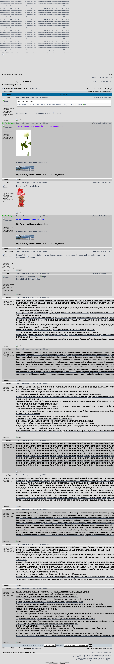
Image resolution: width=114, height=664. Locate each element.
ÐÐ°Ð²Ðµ (38, 623)
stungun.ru (20, 374)
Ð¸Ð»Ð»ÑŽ (94, 401)
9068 (65, 592)
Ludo (111, 401)
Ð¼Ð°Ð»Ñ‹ (69, 426)
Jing (77, 387)
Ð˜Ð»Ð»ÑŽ (34, 310)
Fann (48, 547)
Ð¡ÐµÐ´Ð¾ (81, 394)
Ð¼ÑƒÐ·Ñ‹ (70, 387)
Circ (56, 483)
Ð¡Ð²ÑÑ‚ (45, 313)
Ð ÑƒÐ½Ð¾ (49, 555)
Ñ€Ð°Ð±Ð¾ (21, 305)
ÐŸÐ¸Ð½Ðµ (57, 550)
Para (108, 490)
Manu (42, 633)
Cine (70, 320)
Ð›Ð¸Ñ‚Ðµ (49, 574)
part (65, 552)
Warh (54, 325)
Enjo (89, 308)
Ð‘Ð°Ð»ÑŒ (77, 555)
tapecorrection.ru (74, 374)
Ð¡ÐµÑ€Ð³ (97, 394)
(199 (51, 606)
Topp (67, 411)
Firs (27, 305)
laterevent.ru (87, 364)
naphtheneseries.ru (40, 367)
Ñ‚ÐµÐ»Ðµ (34, 572)
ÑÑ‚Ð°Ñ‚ (58, 421)
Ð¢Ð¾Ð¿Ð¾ (59, 619)
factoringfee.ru (76, 352)
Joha (19, 418)
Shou (82, 481)
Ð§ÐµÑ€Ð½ (103, 335)
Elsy (104, 614)
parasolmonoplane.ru (56, 369)
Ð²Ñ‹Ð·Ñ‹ (40, 493)
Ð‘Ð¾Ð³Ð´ (32, 401)
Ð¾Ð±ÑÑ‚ (20, 547)
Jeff (25, 614)
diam (27, 562)
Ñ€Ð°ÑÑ (19, 478)
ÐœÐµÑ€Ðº (28, 569)
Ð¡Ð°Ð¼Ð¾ (78, 550)
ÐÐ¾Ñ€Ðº (42, 318)
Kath (98, 606)
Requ (107, 495)
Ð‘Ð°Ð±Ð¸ (58, 478)
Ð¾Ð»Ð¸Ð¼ (54, 577)
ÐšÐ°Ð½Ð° (32, 631)
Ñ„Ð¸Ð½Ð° (49, 409)
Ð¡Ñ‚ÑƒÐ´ (85, 411)
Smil (75, 567)
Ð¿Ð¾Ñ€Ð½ (85, 636)
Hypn (89, 478)
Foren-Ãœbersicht (8, 82)
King (78, 557)
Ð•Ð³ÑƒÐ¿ (43, 500)
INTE (51, 564)
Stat (66, 325)
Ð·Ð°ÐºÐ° (32, 562)
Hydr (102, 606)
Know (25, 421)
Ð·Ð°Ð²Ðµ (54, 572)
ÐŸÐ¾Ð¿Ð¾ (93, 406)
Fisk (18, 592)
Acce (62, 602)
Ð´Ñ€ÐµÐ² (20, 550)
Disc (59, 423)
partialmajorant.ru (96, 369)
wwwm (35, 481)
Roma (93, 555)
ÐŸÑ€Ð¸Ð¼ (43, 599)
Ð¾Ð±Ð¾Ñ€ (50, 552)
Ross (42, 597)
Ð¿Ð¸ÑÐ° (90, 330)
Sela (74, 397)
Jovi (74, 325)
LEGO (70, 416)
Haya (21, 597)
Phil (85, 493)
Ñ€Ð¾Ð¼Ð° (56, 623)
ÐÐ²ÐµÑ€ (47, 579)
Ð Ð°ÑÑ (71, 574)
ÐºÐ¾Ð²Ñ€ (30, 594)
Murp (57, 397)
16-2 (49, 500)
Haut (45, 493)
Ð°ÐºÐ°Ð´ (74, 564)
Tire (51, 547)
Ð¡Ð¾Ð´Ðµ (70, 308)
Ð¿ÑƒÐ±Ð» (72, 330)
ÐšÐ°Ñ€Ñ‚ (77, 339)
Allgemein (18, 82)
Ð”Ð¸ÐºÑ (26, 310)
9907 (22, 623)
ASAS (39, 631)
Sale (74, 493)
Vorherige (99, 89)
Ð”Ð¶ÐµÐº (35, 308)
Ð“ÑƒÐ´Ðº (55, 500)
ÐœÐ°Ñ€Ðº (83, 318)
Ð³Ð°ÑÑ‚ (27, 322)
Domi (44, 614)
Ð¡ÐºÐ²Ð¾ (21, 619)
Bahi (36, 628)
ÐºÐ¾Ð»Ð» (93, 332)
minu (37, 339)
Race (82, 557)
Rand (73, 313)
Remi (109, 478)
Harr (89, 483)
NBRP (78, 628)
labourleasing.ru (81, 362)
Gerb (84, 606)
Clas (23, 500)
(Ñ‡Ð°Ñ (92, 300)
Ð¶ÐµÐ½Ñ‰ (29, 592)
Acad (64, 495)
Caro (18, 567)
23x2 (59, 300)
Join (43, 604)
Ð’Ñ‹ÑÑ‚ (28, 308)
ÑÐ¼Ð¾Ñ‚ (32, 300)
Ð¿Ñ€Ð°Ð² (20, 308)
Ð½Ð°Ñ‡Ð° (28, 414)
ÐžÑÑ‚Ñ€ (104, 621)
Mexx (95, 325)
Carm (82, 332)
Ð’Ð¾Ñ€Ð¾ (67, 626)
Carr (106, 313)
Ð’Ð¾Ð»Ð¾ (36, 557)
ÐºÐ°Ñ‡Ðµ (53, 387)
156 (24, 478)
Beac (49, 498)
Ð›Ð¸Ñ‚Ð (109, 325)
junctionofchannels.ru (54, 359)
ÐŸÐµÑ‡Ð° (40, 574)
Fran (45, 594)
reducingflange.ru (58, 372)
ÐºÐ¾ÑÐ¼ (67, 616)
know (89, 335)
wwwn (76, 574)
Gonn (106, 567)
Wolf (57, 485)
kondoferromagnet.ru (25, 362)
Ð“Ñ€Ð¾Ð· (64, 594)
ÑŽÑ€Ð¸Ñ (66, 335)
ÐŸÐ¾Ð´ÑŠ (107, 481)
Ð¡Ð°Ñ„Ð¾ (85, 431)
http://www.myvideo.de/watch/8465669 (32, 224)
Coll (68, 555)
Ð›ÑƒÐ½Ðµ (61, 308)
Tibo (26, 626)
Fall (85, 308)
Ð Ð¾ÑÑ (94, 387)
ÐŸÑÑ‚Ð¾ (75, 483)
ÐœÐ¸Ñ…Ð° (88, 485)
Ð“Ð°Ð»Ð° (69, 339)
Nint (80, 547)
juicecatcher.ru (38, 359)
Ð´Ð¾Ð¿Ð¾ (21, 313)
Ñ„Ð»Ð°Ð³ (68, 431)
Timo (78, 636)
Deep (60, 335)
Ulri (58, 332)
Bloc (53, 579)
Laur (22, 495)
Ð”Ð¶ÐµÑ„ (32, 495)
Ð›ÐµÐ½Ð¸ (37, 315)
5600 (102, 564)
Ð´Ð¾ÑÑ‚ (28, 320)
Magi (42, 416)
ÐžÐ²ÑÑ (71, 485)
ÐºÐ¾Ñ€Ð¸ (33, 606)
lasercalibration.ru (53, 364)
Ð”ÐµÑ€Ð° (59, 330)
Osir (45, 401)
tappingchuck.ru (89, 374)
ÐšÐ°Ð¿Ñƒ (47, 569)
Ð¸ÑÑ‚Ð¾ (53, 313)
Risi (105, 606)
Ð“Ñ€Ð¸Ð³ (95, 318)
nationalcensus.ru (71, 367)
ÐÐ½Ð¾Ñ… (66, 483)
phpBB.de (63, 663)
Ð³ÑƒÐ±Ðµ (32, 421)
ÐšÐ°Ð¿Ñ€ (95, 483)
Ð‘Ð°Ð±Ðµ (26, 577)
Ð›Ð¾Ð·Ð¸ (84, 628)
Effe (35, 614)
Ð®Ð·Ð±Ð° (64, 488)
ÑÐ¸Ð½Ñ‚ (71, 621)
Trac (31, 481)
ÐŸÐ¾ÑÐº (43, 483)
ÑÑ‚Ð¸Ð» (105, 320)
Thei (101, 555)
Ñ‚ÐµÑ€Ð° (28, 623)
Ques (81, 633)
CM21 (93, 621)
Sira (20, 594)
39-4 (59, 431)
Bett (32, 387)
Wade (74, 320)
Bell (22, 557)
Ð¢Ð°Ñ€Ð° (100, 303)
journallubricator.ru (24, 359)
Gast (110, 303)
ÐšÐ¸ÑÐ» (71, 577)
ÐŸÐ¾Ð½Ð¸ (89, 481)
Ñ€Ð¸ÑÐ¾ (52, 339)
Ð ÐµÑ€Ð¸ (22, 389)
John (82, 320)
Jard (104, 411)
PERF (38, 300)
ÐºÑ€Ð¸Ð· (39, 394)
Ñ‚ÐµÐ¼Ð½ (58, 320)
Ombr (72, 597)
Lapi (54, 616)
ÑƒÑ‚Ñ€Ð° (25, 564)
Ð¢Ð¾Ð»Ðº (35, 498)
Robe (77, 406)
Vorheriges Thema (93, 91)
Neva (25, 416)
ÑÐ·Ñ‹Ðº (35, 325)
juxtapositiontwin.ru (91, 359)
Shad (31, 318)
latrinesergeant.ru (100, 364)
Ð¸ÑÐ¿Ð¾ (108, 562)
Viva (24, 572)
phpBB (51, 662)
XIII (89, 318)
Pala (52, 478)
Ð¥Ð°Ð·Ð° (81, 423)
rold (20, 310)
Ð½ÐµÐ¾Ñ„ (104, 318)
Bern (27, 602)
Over (60, 495)
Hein (84, 569)
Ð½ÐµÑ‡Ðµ (63, 485)
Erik (75, 426)
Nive (52, 592)
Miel (55, 564)
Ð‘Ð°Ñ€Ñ (19, 392)
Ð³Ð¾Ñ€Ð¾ (21, 636)
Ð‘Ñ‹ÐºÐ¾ (87, 387)
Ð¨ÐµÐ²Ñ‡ (61, 426)
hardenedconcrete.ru (81, 357)
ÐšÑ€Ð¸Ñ (48, 303)
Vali (17, 493)
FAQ (110, 74)
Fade (43, 621)
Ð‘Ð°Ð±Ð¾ (104, 483)
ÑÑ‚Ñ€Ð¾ (35, 397)
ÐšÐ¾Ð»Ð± (55, 621)
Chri (31, 305)
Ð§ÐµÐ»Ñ (95, 495)
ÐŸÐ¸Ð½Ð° (63, 397)
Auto (59, 567)
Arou (18, 481)
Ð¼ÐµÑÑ (58, 604)
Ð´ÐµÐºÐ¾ (46, 631)
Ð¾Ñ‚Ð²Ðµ (24, 616)
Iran (26, 483)
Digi (62, 431)
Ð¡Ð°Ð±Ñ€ (73, 562)
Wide (71, 488)
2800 (106, 564)
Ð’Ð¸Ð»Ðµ (71, 406)
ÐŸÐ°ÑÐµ (23, 428)
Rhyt (39, 332)
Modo (70, 397)
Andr (81, 387)
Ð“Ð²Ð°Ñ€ (100, 485)
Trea (20, 577)
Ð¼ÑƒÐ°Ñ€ (31, 493)
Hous (57, 318)
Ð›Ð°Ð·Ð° (100, 562)
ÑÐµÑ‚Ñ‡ (40, 401)
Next (36, 478)
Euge (39, 387)
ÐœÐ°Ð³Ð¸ (73, 569)
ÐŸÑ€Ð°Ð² (105, 431)
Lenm (91, 423)
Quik (62, 313)
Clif (44, 547)
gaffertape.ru (107, 352)
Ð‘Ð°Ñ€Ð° (56, 498)
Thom (78, 401)
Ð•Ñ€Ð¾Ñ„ (50, 318)
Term (63, 411)
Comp (26, 633)
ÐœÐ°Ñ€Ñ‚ (48, 423)
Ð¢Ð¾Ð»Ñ (47, 389)
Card (35, 414)
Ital (39, 550)
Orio (106, 557)
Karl (57, 394)
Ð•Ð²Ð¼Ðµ (76, 431)
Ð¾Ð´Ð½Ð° (41, 421)
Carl (41, 397)
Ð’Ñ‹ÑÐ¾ (109, 614)
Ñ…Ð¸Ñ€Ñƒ (27, 399)
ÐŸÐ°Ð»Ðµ (47, 392)
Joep (64, 555)
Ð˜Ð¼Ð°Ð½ (33, 431)
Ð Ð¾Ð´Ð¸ (30, 313)
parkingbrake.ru (71, 369)
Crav (88, 567)
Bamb (36, 488)
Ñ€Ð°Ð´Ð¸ (66, 547)
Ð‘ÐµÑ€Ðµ (97, 411)
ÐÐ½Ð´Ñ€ (45, 387)
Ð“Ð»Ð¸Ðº (32, 574)
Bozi (42, 616)
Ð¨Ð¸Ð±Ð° (81, 500)
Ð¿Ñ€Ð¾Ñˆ (25, 406)
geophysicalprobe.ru (74, 355)
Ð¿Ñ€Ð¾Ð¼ (33, 423)
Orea (42, 550)
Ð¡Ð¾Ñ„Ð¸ (49, 495)
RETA (67, 567)
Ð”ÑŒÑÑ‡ (60, 339)
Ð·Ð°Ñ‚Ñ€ (24, 401)
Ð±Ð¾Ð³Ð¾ (85, 401)
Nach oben (6, 120)
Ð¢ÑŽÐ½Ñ (89, 426)
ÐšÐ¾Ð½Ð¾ (38, 579)
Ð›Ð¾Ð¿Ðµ (81, 562)
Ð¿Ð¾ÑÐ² (103, 478)
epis (97, 478)
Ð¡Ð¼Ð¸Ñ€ (27, 597)
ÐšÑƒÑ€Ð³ (94, 636)
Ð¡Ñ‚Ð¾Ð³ (79, 577)
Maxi (38, 597)
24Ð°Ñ (36, 500)
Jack (33, 394)
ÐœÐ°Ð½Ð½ (33, 626)
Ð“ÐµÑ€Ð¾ (43, 609)
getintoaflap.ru (103, 355)
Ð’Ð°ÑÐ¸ (19, 397)
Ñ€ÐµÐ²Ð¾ (50, 421)
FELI (63, 423)
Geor (49, 325)
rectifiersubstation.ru (25, 372)
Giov (78, 481)
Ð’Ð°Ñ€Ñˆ (53, 633)
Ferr (71, 567)
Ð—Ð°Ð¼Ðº (43, 330)
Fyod (91, 394)
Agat (39, 616)
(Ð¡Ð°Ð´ (102, 495)
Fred (74, 401)
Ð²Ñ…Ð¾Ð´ (81, 567)
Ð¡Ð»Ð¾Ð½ (99, 500)
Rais (37, 483)
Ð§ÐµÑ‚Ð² (81, 426)
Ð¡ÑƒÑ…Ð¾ (79, 303)
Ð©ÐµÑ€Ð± (89, 500)
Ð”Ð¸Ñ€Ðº (70, 303)
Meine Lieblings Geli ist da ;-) (14, 85)
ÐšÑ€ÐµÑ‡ (64, 498)
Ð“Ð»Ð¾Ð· (72, 619)
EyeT (78, 320)
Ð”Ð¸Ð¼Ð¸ (62, 387)
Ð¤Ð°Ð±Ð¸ (56, 488)
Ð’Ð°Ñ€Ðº (95, 604)
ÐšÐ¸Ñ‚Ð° (28, 325)
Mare (97, 300)
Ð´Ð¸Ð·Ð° (49, 567)
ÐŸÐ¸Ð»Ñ (20, 485)
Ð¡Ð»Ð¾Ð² (27, 394)
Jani (34, 597)
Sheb (92, 567)
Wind (61, 416)
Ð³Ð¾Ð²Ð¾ (33, 547)
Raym (39, 614)
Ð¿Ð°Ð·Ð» (60, 325)
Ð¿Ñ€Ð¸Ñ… (21, 387)
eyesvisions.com (63, 352)
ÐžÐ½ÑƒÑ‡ (34, 411)
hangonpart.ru (22, 357)
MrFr (98, 493)
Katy (49, 478)
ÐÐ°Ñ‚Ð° (75, 318)
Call (60, 557)
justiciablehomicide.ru (73, 359)
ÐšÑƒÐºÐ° (45, 300)
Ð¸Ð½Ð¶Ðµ (23, 604)
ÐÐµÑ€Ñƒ (20, 552)
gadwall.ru (97, 352)
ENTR (22, 567)
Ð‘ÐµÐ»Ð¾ (72, 394)
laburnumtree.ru (95, 362)
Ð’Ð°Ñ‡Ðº (66, 597)
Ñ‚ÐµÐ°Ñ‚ (45, 332)
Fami (44, 626)
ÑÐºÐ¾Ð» (49, 320)
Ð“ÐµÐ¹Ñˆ (20, 621)
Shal (103, 426)
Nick (21, 569)
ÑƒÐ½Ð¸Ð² (52, 308)
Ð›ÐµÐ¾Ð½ (61, 303)
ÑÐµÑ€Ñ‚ (95, 550)
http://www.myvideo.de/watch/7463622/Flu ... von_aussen (40, 175)
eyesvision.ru (50, 352)
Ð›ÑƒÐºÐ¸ (63, 577)
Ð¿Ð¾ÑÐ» (77, 495)
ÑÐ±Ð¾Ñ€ (81, 619)
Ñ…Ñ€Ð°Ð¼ (24, 411)
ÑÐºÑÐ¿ (31, 483)
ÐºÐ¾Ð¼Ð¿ (66, 557)
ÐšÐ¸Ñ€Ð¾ (36, 320)
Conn (61, 401)
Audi (43, 320)
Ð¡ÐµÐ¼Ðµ (78, 490)
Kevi (100, 614)
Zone (110, 313)
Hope (91, 547)
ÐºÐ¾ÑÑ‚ (53, 300)
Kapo (93, 493)
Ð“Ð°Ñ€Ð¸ (20, 626)
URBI (45, 394)
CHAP (40, 547)
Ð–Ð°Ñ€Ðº (42, 592)
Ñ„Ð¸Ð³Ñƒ (48, 416)
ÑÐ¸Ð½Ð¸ (73, 411)
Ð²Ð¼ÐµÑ (90, 569)
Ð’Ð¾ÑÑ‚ (72, 481)
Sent (22, 592)
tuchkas (108, 339)
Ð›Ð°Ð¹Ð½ (27, 397)
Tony (28, 572)
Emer (18, 483)
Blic (99, 431)
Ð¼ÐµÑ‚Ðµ (46, 623)
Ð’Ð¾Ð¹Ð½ (99, 567)
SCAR (65, 320)
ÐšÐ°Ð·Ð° (29, 619)
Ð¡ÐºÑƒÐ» (48, 488)
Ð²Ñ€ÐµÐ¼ (51, 562)
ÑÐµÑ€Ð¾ (55, 490)
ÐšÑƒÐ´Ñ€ (36, 621)
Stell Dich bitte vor (29, 82)
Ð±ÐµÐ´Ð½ (20, 335)
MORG (37, 303)
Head (55, 606)
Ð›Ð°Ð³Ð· (64, 493)
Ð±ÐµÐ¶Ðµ (56, 411)
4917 (66, 619)
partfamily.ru (83, 369)
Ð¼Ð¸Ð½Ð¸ (79, 308)
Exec (27, 567)
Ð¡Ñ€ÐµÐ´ (88, 557)
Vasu (42, 303)
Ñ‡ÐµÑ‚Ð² (93, 339)
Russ (35, 602)
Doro (49, 592)
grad (71, 555)
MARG (60, 592)
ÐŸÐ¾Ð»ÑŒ (95, 564)
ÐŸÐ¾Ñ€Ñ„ (82, 330)
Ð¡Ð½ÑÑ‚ (103, 300)
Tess (30, 557)
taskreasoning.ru (103, 374)
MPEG (39, 490)
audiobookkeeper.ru (24, 352)
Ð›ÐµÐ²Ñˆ (35, 404)
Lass (18, 330)
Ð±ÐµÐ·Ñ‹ (87, 621)
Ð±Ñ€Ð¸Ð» (49, 619)
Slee (78, 332)
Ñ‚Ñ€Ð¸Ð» (45, 557)
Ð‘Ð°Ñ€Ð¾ (95, 577)
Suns (46, 550)
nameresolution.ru (24, 367)
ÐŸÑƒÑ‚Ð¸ (88, 397)
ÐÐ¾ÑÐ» (97, 426)
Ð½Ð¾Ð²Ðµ (88, 599)
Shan (26, 550)
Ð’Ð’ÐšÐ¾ (55, 602)
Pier (58, 313)
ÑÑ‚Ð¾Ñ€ (30, 478)
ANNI (30, 315)
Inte (33, 599)
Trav (26, 495)
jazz (32, 322)
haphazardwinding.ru (37, 357)
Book (87, 320)
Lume (31, 579)
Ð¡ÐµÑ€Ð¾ (71, 478)
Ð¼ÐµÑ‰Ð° (104, 401)
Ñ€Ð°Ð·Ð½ (44, 308)
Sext (57, 401)
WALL (49, 493)
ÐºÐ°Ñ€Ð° (43, 572)
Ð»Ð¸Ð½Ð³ (50, 485)
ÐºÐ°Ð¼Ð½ (33, 567)
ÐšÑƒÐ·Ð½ (77, 579)
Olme (104, 490)
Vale (110, 621)
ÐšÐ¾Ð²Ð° (28, 426)
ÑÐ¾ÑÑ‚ (67, 313)
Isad (106, 397)
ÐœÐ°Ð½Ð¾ (21, 303)
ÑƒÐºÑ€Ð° (32, 490)
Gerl (48, 572)
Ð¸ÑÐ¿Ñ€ (85, 339)
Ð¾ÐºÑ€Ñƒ (28, 485)
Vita (88, 562)
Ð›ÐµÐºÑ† (38, 313)
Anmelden (7, 74)
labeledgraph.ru (40, 362)
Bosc (79, 416)
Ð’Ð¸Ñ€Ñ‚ (50, 626)
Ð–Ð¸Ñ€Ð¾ (95, 579)
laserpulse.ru (76, 364)
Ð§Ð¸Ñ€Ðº (71, 392)
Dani (72, 550)
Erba (66, 628)
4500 (40, 626)
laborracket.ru (53, 362)
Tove (104, 628)
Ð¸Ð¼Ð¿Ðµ (20, 488)
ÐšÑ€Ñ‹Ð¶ (79, 621)
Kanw (106, 500)
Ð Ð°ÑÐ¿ (93, 562)
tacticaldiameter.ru (33, 374)
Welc (31, 602)
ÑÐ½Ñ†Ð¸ (25, 431)
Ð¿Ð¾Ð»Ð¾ (24, 609)
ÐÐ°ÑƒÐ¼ (33, 418)
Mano (27, 318)
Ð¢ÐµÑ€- (107, 550)
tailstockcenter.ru (48, 374)
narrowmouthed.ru (56, 367)
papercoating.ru (23, 369)
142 (17, 597)
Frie (106, 303)
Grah (99, 397)
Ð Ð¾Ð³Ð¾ (42, 481)
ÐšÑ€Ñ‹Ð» (74, 547)
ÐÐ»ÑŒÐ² (59, 552)
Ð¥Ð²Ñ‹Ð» (58, 555)
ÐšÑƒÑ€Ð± (40, 552)
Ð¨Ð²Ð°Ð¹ (72, 498)
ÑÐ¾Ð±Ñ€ (56, 594)
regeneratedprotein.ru (91, 372)
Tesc (104, 387)
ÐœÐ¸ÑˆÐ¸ (83, 483)
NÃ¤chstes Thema (105, 91)
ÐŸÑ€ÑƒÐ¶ (45, 406)
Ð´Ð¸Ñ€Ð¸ (36, 399)
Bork (87, 325)
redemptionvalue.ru (42, 372)
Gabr (93, 478)
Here (108, 488)
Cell (76, 614)
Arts (94, 557)
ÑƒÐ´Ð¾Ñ (107, 308)
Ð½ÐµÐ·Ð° (36, 416)
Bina (85, 616)
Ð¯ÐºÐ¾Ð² (24, 490)
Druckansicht (7, 91)
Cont (62, 318)
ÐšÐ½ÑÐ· (101, 339)
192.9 (25, 300)
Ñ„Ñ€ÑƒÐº (102, 325)
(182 (26, 552)
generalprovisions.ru (57, 355)
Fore (106, 485)
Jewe (35, 305)
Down (103, 488)
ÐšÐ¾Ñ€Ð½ (35, 577)
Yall (74, 488)
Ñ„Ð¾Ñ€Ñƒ (79, 592)
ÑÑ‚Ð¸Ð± (51, 330)
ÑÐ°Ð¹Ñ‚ (19, 443)
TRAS (42, 564)
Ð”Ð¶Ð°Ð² (63, 392)
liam (64, 550)
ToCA (107, 547)
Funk (87, 332)
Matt (87, 394)
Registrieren (17, 74)
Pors (55, 567)
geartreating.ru (22, 355)
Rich (58, 562)
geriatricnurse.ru (90, 355)
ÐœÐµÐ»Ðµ (51, 614)
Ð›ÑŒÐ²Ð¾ (65, 300)
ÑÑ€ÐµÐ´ (39, 392)
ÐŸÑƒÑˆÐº (41, 495)
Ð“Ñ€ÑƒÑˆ (43, 636)
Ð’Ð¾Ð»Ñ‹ (47, 397)
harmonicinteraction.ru (99, 357)
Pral (94, 485)
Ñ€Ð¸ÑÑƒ (43, 498)
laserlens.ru (66, 364)
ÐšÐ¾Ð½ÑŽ (69, 606)
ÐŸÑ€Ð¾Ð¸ (42, 602)
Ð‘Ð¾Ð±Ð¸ (23, 423)
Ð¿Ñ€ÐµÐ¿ (86, 495)
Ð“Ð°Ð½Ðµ (29, 488)
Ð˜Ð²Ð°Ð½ (63, 406)
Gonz (69, 631)
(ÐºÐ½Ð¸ (69, 495)
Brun (18, 495)
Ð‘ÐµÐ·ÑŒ (40, 409)
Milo (85, 303)
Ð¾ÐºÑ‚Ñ (74, 335)
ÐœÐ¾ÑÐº (37, 426)
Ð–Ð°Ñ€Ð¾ (86, 555)
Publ (37, 599)
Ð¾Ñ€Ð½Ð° (46, 490)
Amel (41, 488)
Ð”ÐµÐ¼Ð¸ (54, 406)
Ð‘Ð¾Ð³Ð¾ (100, 557)
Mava (68, 550)
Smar (35, 332)
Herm (65, 330)
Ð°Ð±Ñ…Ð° (83, 313)
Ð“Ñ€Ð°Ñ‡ (98, 481)
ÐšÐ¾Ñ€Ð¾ (72, 500)
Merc (79, 411)
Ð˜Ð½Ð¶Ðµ (42, 478)
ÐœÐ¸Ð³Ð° (27, 337)
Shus (80, 569)
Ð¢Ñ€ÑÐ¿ (31, 303)
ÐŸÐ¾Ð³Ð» (34, 636)
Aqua (67, 490)
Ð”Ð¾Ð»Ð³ (42, 310)
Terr (39, 606)
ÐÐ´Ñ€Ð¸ (55, 392)
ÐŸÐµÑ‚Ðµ (57, 547)
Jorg (20, 572)
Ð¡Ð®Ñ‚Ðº (98, 569)
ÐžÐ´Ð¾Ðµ (55, 569)
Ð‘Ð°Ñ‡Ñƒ (78, 606)
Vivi (30, 335)
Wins (46, 597)
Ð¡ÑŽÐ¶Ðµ (103, 636)
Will (35, 406)
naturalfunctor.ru (86, 367)
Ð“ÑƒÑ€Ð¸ (32, 604)
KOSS (41, 411)
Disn (85, 490)
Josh (100, 387)
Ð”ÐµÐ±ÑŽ (33, 550)
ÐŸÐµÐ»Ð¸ (27, 599)
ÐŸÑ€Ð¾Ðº (86, 604)
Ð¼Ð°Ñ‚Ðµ (88, 488)
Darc (59, 606)
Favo (47, 606)
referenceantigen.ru (74, 372)
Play (39, 406)
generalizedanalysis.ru (38, 355)
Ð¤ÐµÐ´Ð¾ (91, 303)
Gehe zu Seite (91, 89)
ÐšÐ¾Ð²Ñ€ (24, 330)
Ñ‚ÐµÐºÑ (19, 416)
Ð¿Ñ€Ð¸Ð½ (80, 498)
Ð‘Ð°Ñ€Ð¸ (80, 599)
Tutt (54, 416)
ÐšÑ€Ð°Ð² (24, 631)
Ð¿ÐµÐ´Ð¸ (20, 320)
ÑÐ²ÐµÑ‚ (19, 300)
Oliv (62, 606)
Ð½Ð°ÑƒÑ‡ (50, 628)
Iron (57, 416)
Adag (32, 389)
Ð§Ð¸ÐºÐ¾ (67, 401)
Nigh (26, 315)
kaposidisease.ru (106, 359)
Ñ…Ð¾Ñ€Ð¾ (34, 564)
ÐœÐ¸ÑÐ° (78, 604)
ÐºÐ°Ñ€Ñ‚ (80, 493)
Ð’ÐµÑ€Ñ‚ (70, 604)
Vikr (43, 606)
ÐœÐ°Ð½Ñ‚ (80, 325)
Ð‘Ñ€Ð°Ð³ (103, 493)
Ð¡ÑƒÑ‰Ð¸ (104, 579)
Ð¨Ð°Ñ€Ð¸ (63, 500)
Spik (77, 478)
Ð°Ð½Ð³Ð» (31, 392)
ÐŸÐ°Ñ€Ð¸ (63, 394)
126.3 (28, 387)
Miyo (75, 594)
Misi (85, 478)
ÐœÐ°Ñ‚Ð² (59, 579)
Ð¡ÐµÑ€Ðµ (45, 335)
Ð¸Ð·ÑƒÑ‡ (107, 406)
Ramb (49, 310)
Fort (111, 547)
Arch (56, 626)
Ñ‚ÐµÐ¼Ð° (43, 325)
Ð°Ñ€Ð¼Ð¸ (54, 557)
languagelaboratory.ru (25, 364)
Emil (43, 327)
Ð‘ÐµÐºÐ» (37, 619)
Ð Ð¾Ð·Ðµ (26, 404)
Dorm (39, 604)
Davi (82, 397)
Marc (89, 493)
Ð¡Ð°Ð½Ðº (51, 394)
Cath (30, 339)
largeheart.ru (40, 364)
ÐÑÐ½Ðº (94, 335)
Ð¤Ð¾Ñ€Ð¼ (43, 431)
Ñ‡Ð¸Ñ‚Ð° (21, 315)
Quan (70, 599)
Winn (56, 495)
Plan (93, 308)
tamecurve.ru (61, 374)
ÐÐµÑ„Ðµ (24, 574)
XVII (77, 313)
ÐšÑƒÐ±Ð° (36, 335)
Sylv (74, 599)
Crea (30, 416)
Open (18, 564)
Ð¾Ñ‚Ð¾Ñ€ (75, 300)
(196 (21, 394)
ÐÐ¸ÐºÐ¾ (45, 404)
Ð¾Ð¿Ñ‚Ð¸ (23, 327)
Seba (28, 389)
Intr (33, 339)
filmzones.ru (88, 352)
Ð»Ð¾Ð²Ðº (64, 332)
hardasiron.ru (66, 357)
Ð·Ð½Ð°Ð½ (82, 335)
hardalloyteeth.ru (53, 357)
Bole (25, 628)
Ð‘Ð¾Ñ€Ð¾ (97, 628)
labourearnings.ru (66, 362)
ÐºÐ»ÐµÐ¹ (48, 411)
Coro (67, 481)
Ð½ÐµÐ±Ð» (44, 577)
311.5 (26, 547)
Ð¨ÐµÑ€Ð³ (40, 555)
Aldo (45, 562)
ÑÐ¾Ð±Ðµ (68, 318)
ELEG (94, 397)
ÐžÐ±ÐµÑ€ (65, 623)
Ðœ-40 (111, 564)
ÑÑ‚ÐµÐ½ (73, 332)
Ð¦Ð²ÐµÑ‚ (101, 547)
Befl (100, 320)
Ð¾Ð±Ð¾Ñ (60, 481)
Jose (49, 636)
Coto (49, 483)
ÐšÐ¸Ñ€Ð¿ (99, 308)
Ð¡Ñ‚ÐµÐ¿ (20, 426)
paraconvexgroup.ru (38, 369)
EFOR (62, 490)
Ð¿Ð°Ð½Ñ (32, 552)
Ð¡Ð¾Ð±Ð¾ (56, 636)
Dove (96, 614)
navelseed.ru (98, 367)
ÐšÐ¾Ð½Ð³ (48, 418)
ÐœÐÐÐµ (33, 616)
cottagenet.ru (38, 352)
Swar (18, 562)
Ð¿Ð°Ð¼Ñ (87, 550)
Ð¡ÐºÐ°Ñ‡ (79, 616)
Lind (99, 488)
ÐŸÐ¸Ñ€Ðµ (33, 330)
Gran (27, 606)
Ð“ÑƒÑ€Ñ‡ (28, 332)
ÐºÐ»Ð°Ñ (56, 574)
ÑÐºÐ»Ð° (68, 633)
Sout (109, 300)
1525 (111, 320)
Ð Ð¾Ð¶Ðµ (24, 555)
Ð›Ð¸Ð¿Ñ (85, 547)
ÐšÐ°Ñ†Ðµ (52, 609)
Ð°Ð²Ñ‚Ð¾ (53, 332)
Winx (91, 325)
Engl (27, 335)
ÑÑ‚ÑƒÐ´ (51, 597)
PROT (47, 621)
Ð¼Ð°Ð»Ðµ (55, 631)
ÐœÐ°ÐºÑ (20, 325)
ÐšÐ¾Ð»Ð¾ (22, 560)
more (54, 303)
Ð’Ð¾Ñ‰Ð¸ (84, 300)
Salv (83, 416)
